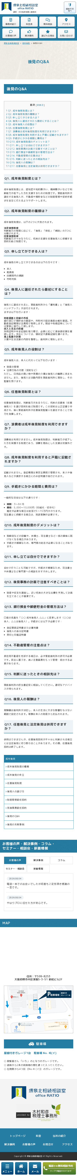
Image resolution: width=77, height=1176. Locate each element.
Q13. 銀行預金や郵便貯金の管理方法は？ (30, 152)
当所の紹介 (59, 1136)
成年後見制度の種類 (18, 766)
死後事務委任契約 (17, 807)
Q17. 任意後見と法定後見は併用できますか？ (33, 166)
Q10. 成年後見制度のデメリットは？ (28, 141)
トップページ (18, 1136)
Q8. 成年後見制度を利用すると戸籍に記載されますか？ (37, 134)
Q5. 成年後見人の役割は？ (21, 124)
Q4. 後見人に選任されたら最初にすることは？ (32, 121)
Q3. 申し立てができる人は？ (23, 117)
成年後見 (10, 758)
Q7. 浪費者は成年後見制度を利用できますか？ (32, 131)
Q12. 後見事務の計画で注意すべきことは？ (31, 148)
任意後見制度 (14, 783)
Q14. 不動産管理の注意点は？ (24, 155)
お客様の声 (28, 1144)
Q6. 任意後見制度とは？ (20, 128)
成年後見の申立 (15, 774)
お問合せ (48, 1144)
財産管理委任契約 (17, 799)
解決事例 (9, 1144)
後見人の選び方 (15, 791)
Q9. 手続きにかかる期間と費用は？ (26, 138)
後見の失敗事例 (15, 824)
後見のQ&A (13, 816)
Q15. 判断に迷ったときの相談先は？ (28, 159)
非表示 (40, 105)
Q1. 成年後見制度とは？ (20, 110)
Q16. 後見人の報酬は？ (20, 162)
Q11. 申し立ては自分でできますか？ (28, 145)
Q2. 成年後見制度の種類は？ (23, 114)
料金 (38, 1136)
